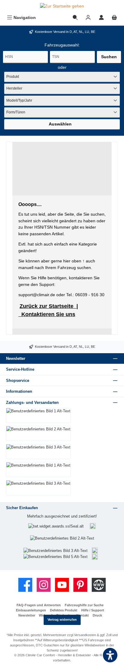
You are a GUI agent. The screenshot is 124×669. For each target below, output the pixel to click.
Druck (97, 615)
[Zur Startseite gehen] (62, 6)
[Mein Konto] (101, 18)
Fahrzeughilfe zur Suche (84, 605)
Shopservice (17, 380)
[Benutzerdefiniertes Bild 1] (93, 526)
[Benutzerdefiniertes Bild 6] (95, 556)
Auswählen (60, 124)
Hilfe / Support (92, 610)
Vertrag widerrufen (62, 619)
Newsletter (26, 615)
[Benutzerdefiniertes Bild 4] (95, 550)
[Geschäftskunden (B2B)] (88, 18)
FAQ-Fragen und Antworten (39, 605)
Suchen (109, 56)
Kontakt (82, 615)
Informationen (19, 391)
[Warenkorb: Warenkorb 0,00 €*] (114, 18)
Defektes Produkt (63, 610)
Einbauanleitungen (31, 610)
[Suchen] (75, 18)
